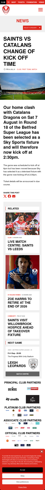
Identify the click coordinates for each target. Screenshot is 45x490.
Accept (22, 470)
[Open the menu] (40, 10)
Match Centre (22, 374)
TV (8, 2)
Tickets (21, 2)
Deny (22, 476)
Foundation (32, 2)
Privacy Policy (22, 487)
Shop (13, 2)
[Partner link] (12, 388)
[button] (42, 451)
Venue (41, 2)
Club (3, 2)
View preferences (22, 482)
